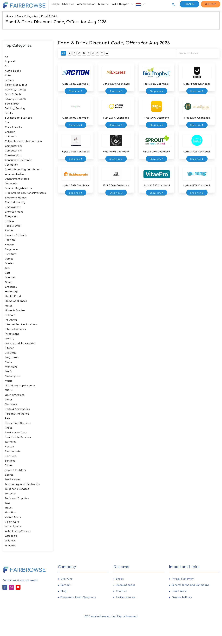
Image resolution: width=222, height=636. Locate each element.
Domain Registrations (18, 188)
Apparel (10, 61)
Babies (9, 80)
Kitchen (9, 348)
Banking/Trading (15, 89)
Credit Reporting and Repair (23, 169)
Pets (7, 418)
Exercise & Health (16, 235)
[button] (140, 4)
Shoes (9, 465)
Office (8, 390)
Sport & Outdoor (15, 470)
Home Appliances (16, 301)
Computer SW (13, 151)
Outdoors (11, 404)
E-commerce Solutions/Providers (25, 193)
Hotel (8, 306)
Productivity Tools (16, 432)
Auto (8, 75)
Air (6, 57)
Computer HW (13, 146)
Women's (10, 545)
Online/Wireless (15, 395)
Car (7, 122)
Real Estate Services (18, 437)
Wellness (10, 540)
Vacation (10, 512)
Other (8, 400)
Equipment (12, 216)
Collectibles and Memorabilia (23, 141)
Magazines (12, 357)
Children (10, 132)
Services (10, 461)
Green (8, 282)
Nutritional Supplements (20, 385)
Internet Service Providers (21, 324)
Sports (9, 475)
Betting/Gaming (15, 108)
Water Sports (13, 526)
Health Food (13, 296)
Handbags (11, 291)
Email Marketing (15, 202)
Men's (8, 371)
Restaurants (12, 451)
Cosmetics (11, 165)
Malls (8, 362)
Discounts (11, 183)
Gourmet (10, 277)
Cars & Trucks (13, 127)
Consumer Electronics (18, 160)
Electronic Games (16, 198)
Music (8, 381)
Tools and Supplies (17, 498)
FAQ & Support (120, 4)
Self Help (10, 456)
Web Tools (11, 536)
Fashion (10, 240)
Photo (9, 428)
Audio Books (13, 71)
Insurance (11, 320)
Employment (13, 207)
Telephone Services (17, 489)
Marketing (11, 367)
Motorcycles (12, 376)
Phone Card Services (18, 423)
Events (9, 230)
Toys (8, 503)
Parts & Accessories (17, 409)
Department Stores (17, 179)
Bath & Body (13, 94)
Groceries (11, 287)
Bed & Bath (12, 104)
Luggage (10, 353)
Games (9, 259)
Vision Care (12, 522)
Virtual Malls (13, 517)
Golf (7, 273)
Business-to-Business (18, 118)
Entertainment (14, 212)
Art (7, 66)
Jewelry (9, 338)
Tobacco (10, 493)
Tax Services (12, 479)
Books (9, 113)
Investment (12, 334)
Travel (8, 508)
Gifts (8, 268)
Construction (13, 155)
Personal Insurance (17, 414)
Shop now (75, 91)
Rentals (10, 446)
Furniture (10, 254)
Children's (11, 136)
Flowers (10, 244)
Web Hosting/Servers (18, 531)
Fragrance (11, 249)
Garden (9, 263)
